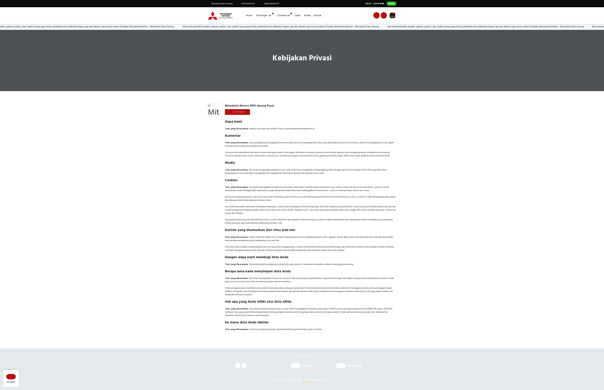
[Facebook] (376, 15)
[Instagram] (383, 15)
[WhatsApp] (341, 366)
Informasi (239, 112)
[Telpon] (296, 366)
